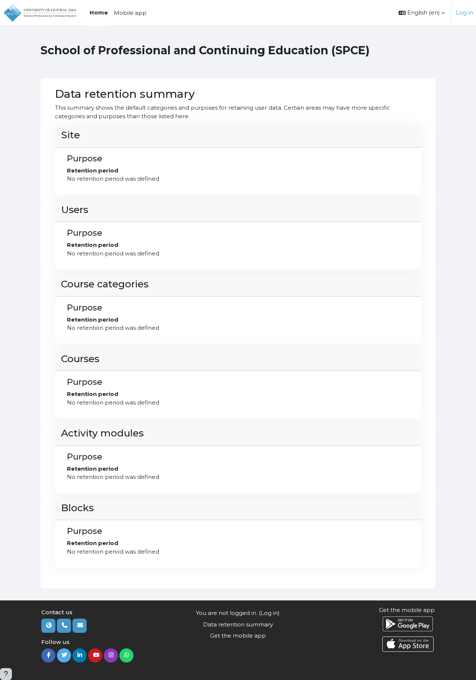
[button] (422, 13)
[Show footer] (6, 674)
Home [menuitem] (99, 12)
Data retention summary (238, 624)
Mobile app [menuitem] (130, 12)
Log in (464, 12)
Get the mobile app (238, 635)
